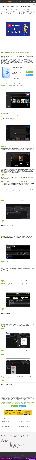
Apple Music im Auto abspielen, (13, 444)
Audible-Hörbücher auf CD (13, 448)
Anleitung (33, 1)
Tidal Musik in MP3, (19, 445)
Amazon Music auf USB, (13, 435)
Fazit (1, 49)
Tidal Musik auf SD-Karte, (21, 444)
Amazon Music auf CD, (20, 436)
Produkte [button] (17, 1)
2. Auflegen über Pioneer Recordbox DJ (6, 44)
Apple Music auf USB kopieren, (13, 443)
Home (13, 1)
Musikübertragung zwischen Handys (19, 453)
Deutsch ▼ (33, 4)
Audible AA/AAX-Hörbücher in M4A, (14, 447)
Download (21, 1)
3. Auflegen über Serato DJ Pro (5, 45)
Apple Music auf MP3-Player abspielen (7, 426)
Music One (2, 435)
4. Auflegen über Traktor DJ (4, 46)
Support (25, 1)
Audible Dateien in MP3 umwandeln (23, 423)
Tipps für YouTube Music (26, 9)
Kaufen (10, 1)
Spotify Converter (3, 439)
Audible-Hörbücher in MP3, (13, 446)
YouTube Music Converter (4, 57)
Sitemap (25, 453)
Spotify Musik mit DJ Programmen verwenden (25, 421)
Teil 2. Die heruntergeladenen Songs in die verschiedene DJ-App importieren (11, 42)
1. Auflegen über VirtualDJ (4, 43)
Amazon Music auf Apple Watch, (14, 437)
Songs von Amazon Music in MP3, (20, 435)
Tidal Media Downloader (4, 442)
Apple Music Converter (4, 441)
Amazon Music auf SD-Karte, (13, 436)
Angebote (29, 1)
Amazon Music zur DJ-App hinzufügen (7, 421)
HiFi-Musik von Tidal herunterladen (23, 426)
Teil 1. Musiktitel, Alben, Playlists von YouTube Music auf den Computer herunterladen (12, 41)
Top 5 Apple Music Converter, (13, 442)
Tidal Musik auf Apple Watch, (13, 445)
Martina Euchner (11, 9)
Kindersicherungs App (12, 453)
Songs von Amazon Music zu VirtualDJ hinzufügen (8, 423)
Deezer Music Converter (4, 440)
